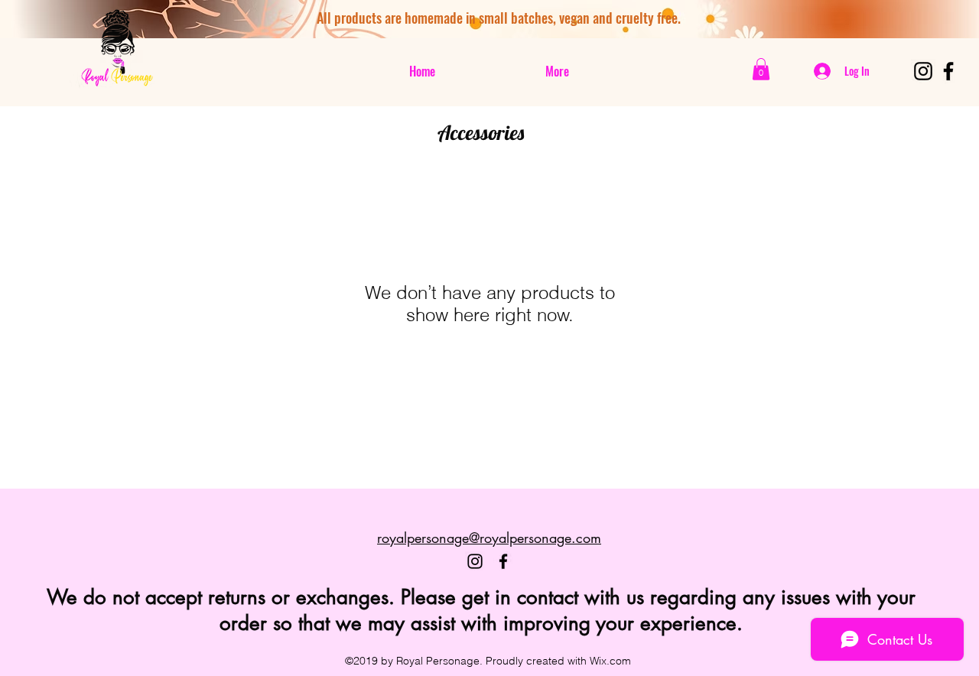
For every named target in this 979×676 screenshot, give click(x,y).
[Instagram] (923, 71)
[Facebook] (948, 71)
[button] (761, 69)
